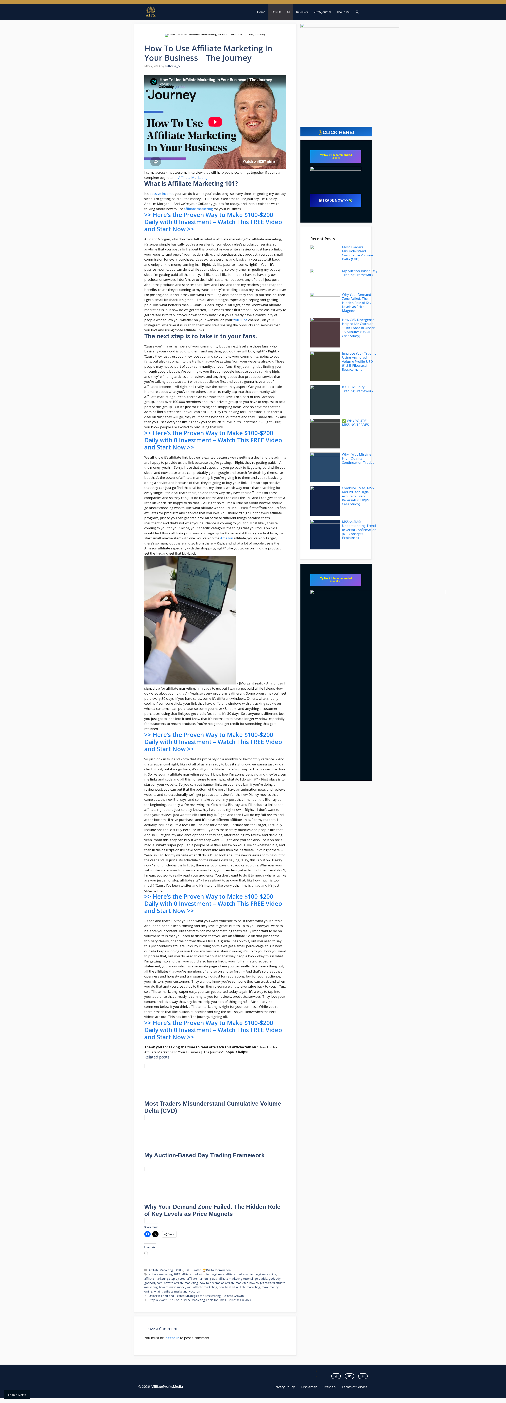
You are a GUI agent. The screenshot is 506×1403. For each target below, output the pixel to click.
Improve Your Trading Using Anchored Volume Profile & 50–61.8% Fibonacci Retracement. (359, 361)
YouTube (240, 320)
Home (261, 12)
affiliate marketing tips (202, 1278)
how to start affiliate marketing (239, 1287)
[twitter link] (349, 1376)
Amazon (226, 538)
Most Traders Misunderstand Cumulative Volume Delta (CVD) (357, 253)
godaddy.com (153, 1283)
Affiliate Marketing (161, 1270)
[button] (357, 12)
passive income (161, 193)
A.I (288, 12)
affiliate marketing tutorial (235, 1278)
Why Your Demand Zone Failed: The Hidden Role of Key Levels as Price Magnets (356, 302)
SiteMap (329, 1387)
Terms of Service (354, 1387)
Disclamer (309, 1387)
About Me (343, 12)
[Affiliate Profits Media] (150, 12)
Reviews (302, 12)
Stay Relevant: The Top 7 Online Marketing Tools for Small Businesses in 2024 (200, 1300)
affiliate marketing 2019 (164, 1274)
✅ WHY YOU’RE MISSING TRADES (355, 422)
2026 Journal (322, 12)
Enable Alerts (17, 1395)
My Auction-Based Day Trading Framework (360, 272)
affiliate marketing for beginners (202, 1274)
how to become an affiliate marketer (224, 1283)
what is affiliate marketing (171, 1291)
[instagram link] (336, 1376)
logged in (172, 1337)
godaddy (274, 1278)
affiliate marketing (198, 209)
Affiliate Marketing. (192, 177)
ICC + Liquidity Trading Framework (357, 389)
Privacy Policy (284, 1387)
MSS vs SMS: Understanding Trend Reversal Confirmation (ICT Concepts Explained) (359, 529)
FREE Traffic (193, 1270)
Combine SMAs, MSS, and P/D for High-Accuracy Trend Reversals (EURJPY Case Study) (358, 496)
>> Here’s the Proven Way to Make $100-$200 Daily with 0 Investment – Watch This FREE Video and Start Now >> (213, 222)
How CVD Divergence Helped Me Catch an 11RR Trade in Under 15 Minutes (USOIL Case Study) (358, 327)
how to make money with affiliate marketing (188, 1287)
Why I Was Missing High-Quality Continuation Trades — (358, 460)
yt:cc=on (194, 1291)
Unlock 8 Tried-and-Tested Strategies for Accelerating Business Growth (196, 1296)
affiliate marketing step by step (165, 1278)
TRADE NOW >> (335, 200)
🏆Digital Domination (216, 1270)
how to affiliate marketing (181, 1283)
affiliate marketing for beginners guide (251, 1274)
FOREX (276, 12)
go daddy (260, 1278)
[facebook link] (363, 1376)
